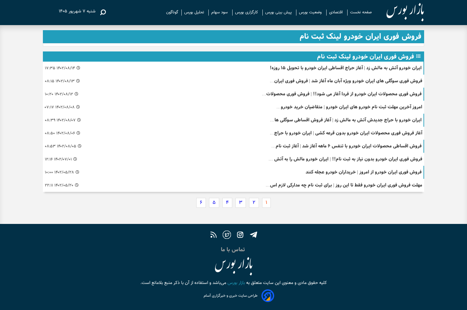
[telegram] (253, 235)
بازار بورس (235, 283)
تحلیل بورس (194, 12)
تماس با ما (234, 249)
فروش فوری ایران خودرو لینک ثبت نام (365, 56)
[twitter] (227, 235)
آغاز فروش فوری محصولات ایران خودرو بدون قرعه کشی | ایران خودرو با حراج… (346, 133)
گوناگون (172, 12)
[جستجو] (103, 12)
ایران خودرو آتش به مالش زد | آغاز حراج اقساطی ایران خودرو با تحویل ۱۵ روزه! (346, 67)
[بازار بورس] (399, 13)
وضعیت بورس (311, 12)
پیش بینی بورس (279, 12)
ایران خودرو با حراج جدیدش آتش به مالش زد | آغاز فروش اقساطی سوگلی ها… (346, 120)
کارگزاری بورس (247, 12)
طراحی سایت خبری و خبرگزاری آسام (231, 296)
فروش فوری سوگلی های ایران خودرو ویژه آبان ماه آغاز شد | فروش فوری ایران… (346, 81)
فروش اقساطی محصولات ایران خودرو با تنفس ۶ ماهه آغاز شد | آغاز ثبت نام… (346, 146)
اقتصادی (336, 12)
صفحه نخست (361, 12)
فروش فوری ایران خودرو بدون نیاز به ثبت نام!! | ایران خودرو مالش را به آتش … (345, 159)
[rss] (213, 235)
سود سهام (220, 12)
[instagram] (240, 235)
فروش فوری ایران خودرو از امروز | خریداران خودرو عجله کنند (364, 172)
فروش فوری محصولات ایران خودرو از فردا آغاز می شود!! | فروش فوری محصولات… (342, 94)
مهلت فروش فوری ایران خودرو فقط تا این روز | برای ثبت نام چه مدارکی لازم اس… (344, 185)
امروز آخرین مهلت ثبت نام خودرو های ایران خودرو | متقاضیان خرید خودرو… (349, 107)
